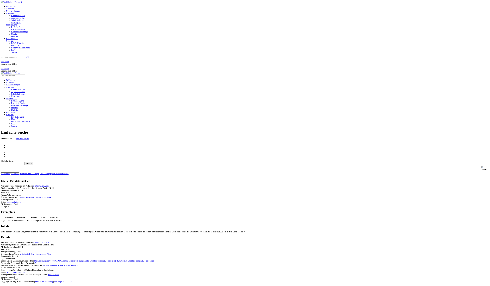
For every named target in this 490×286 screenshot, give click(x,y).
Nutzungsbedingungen (63, 281)
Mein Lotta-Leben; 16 (15, 202)
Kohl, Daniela (53, 275)
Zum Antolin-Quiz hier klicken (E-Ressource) (97, 261)
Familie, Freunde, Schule (53, 265)
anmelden (5, 62)
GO (27, 57)
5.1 (36, 263)
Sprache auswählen (9, 64)
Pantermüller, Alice (41, 186)
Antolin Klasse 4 (71, 265)
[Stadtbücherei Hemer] (10, 2)
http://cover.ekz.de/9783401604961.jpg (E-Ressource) (56, 261)
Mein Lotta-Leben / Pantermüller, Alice (35, 197)
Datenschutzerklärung (44, 281)
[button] (485, 168)
